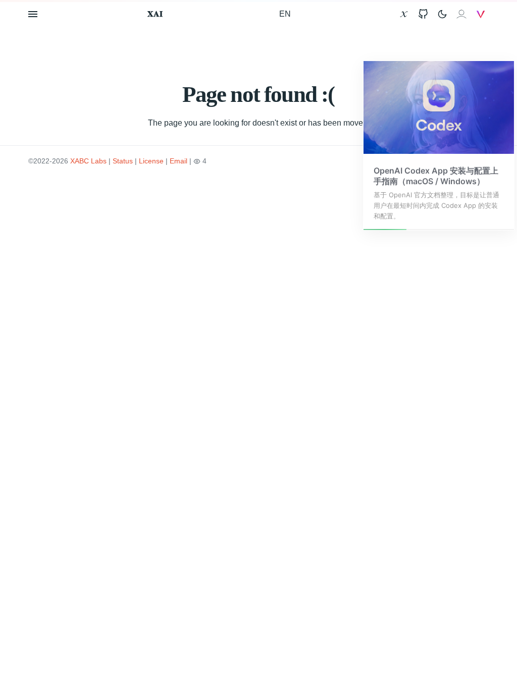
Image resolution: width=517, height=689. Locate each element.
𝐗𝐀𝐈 (155, 14)
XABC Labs (88, 161)
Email (178, 161)
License (151, 161)
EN (285, 14)
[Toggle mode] (442, 14)
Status (123, 161)
